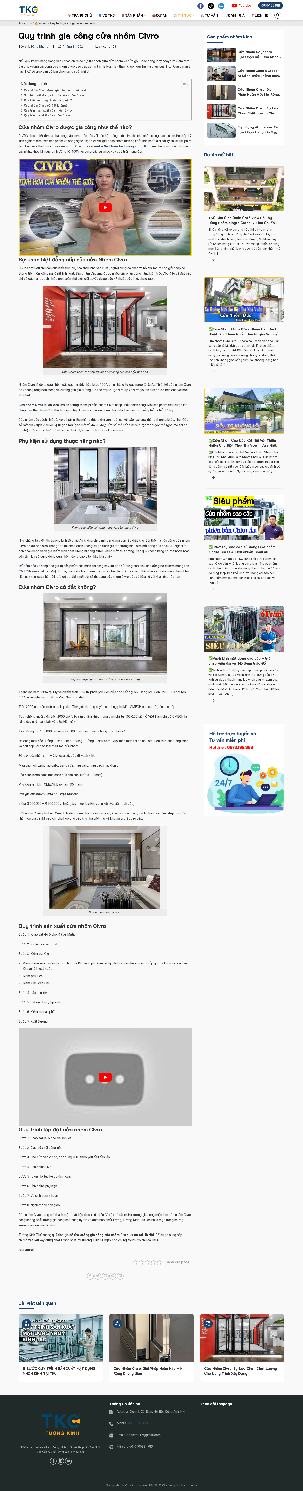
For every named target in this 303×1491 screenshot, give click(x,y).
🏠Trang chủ (79, 15)
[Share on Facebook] (90, 1276)
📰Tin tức (182, 15)
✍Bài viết (41, 23)
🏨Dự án (159, 15)
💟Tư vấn (209, 15)
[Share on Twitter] (97, 1276)
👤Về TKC (106, 15)
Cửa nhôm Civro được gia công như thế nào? (55, 90)
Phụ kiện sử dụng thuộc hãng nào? (48, 100)
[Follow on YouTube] (68, 1461)
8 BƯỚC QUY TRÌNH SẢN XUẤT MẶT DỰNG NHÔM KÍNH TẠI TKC (59, 1371)
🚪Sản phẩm (132, 15)
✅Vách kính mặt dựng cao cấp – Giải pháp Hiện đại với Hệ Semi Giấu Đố (239, 661)
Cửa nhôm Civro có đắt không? (45, 105)
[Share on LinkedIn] (120, 1276)
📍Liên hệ (259, 15)
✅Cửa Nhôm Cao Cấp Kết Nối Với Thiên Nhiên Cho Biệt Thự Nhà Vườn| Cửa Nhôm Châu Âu (243, 443)
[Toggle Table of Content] (182, 84)
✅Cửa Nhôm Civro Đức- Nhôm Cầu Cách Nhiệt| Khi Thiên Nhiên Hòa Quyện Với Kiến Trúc (244, 332)
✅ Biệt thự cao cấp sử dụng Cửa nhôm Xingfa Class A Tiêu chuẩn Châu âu (241, 549)
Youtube (245, 5)
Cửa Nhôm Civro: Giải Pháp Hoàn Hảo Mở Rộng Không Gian (148, 1371)
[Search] (277, 15)
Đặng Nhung (39, 46)
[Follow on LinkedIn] (61, 1461)
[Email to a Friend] (105, 1276)
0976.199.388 (138, 1423)
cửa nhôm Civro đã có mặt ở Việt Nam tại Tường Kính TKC (104, 146)
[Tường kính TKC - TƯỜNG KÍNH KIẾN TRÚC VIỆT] (39, 10)
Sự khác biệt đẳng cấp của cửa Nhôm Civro (54, 95)
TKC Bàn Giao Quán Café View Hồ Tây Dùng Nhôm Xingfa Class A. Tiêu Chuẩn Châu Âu (241, 220)
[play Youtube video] (105, 207)
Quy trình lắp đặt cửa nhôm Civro (47, 115)
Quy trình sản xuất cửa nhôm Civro (48, 110)
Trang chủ (25, 23)
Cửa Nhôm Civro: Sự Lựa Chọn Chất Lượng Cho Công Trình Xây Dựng (240, 1371)
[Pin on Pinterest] (112, 1276)
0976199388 (270, 5)
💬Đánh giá (234, 15)
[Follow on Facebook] (53, 1461)
